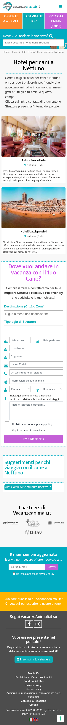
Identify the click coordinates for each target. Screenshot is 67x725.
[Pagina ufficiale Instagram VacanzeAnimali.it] (38, 625)
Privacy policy (33, 685)
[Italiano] (31, 719)
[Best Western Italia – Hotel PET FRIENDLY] (11, 522)
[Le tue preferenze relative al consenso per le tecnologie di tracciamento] (60, 718)
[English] (36, 719)
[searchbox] (33, 314)
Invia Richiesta (33, 438)
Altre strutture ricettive (34, 487)
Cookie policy (33, 689)
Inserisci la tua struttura (34, 659)
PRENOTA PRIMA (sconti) (56, 21)
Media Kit (33, 673)
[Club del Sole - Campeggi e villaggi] (55, 522)
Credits (33, 704)
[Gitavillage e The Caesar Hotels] (33, 532)
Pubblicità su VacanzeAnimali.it (33, 677)
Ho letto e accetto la (34, 573)
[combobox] (33, 314)
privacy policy (44, 424)
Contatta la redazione (33, 700)
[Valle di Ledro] (33, 522)
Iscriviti (52, 567)
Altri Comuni (13, 487)
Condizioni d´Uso (33, 681)
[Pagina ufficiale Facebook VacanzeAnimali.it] (29, 625)
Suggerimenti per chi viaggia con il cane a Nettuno (27, 467)
